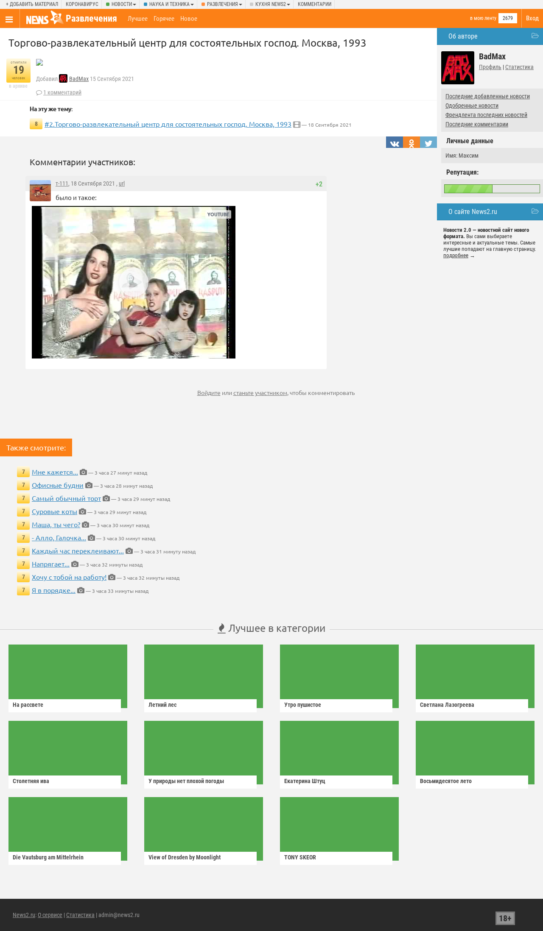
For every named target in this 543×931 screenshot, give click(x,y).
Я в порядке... (54, 590)
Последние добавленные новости (487, 96)
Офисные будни (58, 485)
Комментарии (314, 4)
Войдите (209, 392)
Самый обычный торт (66, 498)
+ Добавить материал (32, 4)
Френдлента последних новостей (486, 114)
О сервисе (50, 915)
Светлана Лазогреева (447, 704)
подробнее (455, 255)
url (122, 183)
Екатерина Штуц (304, 781)
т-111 (62, 183)
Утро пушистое (302, 704)
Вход (532, 18)
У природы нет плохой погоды (186, 781)
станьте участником (260, 392)
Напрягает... (51, 563)
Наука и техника (169, 4)
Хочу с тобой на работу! (69, 576)
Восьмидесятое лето (446, 781)
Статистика (519, 67)
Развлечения (222, 4)
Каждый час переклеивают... (78, 550)
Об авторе (463, 36)
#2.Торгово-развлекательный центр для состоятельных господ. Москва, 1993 (168, 124)
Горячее (164, 18)
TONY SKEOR (300, 857)
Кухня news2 (270, 4)
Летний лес (162, 704)
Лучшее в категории (275, 628)
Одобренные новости (471, 105)
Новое (188, 18)
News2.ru (24, 915)
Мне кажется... (55, 471)
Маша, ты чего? (56, 524)
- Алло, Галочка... (59, 537)
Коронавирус (82, 4)
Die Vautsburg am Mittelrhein (48, 857)
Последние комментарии (476, 124)
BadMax (79, 78)
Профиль (490, 67)
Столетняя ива (31, 781)
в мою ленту (483, 18)
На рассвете (28, 704)
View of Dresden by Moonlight (184, 857)
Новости (122, 4)
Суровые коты (54, 511)
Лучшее (138, 18)
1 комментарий (62, 92)
